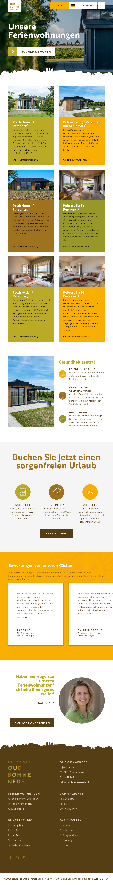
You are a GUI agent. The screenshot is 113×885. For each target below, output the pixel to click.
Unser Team (15, 835)
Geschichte (66, 830)
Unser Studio (15, 830)
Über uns (65, 825)
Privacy (48, 878)
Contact (60, 5)
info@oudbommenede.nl (74, 782)
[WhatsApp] (24, 857)
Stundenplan (15, 840)
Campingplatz (71, 794)
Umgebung (66, 840)
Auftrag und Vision (71, 835)
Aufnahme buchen (19, 845)
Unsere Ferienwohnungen (23, 798)
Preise (63, 803)
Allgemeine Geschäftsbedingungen (73, 878)
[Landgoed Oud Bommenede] (30, 772)
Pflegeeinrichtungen (20, 803)
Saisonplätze (67, 798)
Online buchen (16, 808)
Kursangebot (15, 825)
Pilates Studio (20, 820)
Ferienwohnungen (24, 794)
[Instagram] (17, 857)
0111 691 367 (67, 777)
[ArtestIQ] (100, 879)
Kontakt (64, 845)
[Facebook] (10, 857)
